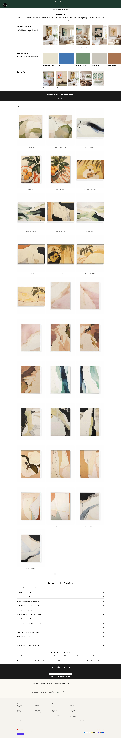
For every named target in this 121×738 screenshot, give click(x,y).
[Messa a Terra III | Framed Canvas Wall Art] (90, 421)
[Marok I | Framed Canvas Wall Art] (90, 463)
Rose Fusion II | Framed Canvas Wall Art (90, 315)
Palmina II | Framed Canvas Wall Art (31, 315)
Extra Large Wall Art (19, 710)
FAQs (53, 711)
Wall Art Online (19, 706)
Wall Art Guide (37, 706)
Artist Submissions (54, 709)
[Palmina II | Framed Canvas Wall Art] (31, 295)
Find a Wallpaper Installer (38, 712)
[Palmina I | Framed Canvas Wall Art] (90, 253)
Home (54, 9)
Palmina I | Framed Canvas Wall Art (90, 273)
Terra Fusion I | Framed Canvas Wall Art (60, 357)
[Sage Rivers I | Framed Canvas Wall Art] (60, 379)
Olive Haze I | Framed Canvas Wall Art (31, 147)
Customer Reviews (54, 710)
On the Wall (36, 711)
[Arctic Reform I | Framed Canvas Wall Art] (90, 506)
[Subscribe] (71, 674)
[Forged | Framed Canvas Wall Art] (90, 211)
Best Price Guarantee (55, 707)
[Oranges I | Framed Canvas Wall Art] (31, 169)
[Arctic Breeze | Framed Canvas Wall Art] (90, 127)
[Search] (116, 5)
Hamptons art (86, 686)
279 (62, 573)
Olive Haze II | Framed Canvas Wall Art (60, 147)
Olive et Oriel (22, 731)
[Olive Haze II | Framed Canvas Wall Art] (60, 127)
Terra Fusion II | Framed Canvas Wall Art (90, 357)
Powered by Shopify (28, 731)
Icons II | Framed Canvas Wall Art (60, 526)
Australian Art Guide (37, 710)
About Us (53, 712)
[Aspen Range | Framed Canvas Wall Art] (31, 211)
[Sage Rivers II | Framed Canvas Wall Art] (90, 379)
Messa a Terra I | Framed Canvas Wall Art (31, 442)
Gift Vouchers (72, 709)
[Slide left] (18, 38)
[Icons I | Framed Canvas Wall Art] (31, 506)
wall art (47, 686)
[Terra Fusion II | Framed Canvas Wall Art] (90, 337)
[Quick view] (44, 110)
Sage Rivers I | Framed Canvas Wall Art (60, 399)
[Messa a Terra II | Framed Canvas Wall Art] (60, 421)
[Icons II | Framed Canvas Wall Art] (60, 506)
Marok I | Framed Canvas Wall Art (90, 484)
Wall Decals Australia (19, 711)
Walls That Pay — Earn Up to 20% (56, 715)
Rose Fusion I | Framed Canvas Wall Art (60, 315)
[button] (35, 1)
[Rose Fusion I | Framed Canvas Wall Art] (60, 295)
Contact (53, 705)
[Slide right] (21, 38)
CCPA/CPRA (71, 715)
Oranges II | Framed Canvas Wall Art (60, 189)
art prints (50, 686)
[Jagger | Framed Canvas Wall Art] (60, 211)
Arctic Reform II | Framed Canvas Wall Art (31, 568)
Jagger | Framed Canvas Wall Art (60, 231)
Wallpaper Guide (37, 705)
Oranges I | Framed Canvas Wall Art (31, 189)
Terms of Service (72, 711)
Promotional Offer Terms (73, 710)
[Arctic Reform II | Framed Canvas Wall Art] (31, 548)
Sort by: (98, 106)
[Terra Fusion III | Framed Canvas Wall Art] (31, 379)
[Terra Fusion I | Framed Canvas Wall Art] (60, 337)
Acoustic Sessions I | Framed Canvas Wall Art (90, 189)
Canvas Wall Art (19, 709)
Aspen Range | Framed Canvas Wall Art (31, 231)
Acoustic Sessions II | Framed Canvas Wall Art (60, 273)
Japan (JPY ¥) (20, 729)
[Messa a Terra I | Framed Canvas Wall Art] (31, 421)
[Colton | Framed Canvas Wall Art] (31, 253)
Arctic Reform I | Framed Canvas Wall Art (90, 526)
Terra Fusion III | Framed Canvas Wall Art (31, 399)
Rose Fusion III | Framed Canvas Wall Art (31, 357)
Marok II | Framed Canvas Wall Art (60, 484)
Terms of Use (63, 676)
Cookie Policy (72, 712)
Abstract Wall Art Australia (20, 712)
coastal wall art (74, 686)
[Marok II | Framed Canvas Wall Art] (60, 463)
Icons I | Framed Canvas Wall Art (31, 526)
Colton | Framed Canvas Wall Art (31, 273)
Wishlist (53, 706)
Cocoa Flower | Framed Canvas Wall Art (31, 484)
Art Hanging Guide (37, 709)
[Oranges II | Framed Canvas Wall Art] (60, 169)
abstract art (82, 686)
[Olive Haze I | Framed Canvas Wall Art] (31, 127)
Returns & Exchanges (72, 706)
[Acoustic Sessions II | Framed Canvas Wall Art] (60, 253)
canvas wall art (53, 686)
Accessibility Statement (73, 716)
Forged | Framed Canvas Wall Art (90, 231)
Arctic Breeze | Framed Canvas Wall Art (90, 147)
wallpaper (56, 692)
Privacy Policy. (68, 676)
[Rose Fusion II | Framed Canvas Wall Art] (90, 295)
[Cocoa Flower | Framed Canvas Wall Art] (31, 463)
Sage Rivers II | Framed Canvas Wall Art (90, 399)
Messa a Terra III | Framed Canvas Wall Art (90, 442)
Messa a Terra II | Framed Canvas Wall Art (60, 442)
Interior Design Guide (37, 707)
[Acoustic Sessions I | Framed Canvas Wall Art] (90, 169)
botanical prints (78, 686)
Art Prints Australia (19, 705)
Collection (58, 9)
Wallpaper (18, 707)
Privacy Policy (72, 707)
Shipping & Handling (72, 705)
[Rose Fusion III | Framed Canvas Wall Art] (31, 337)
